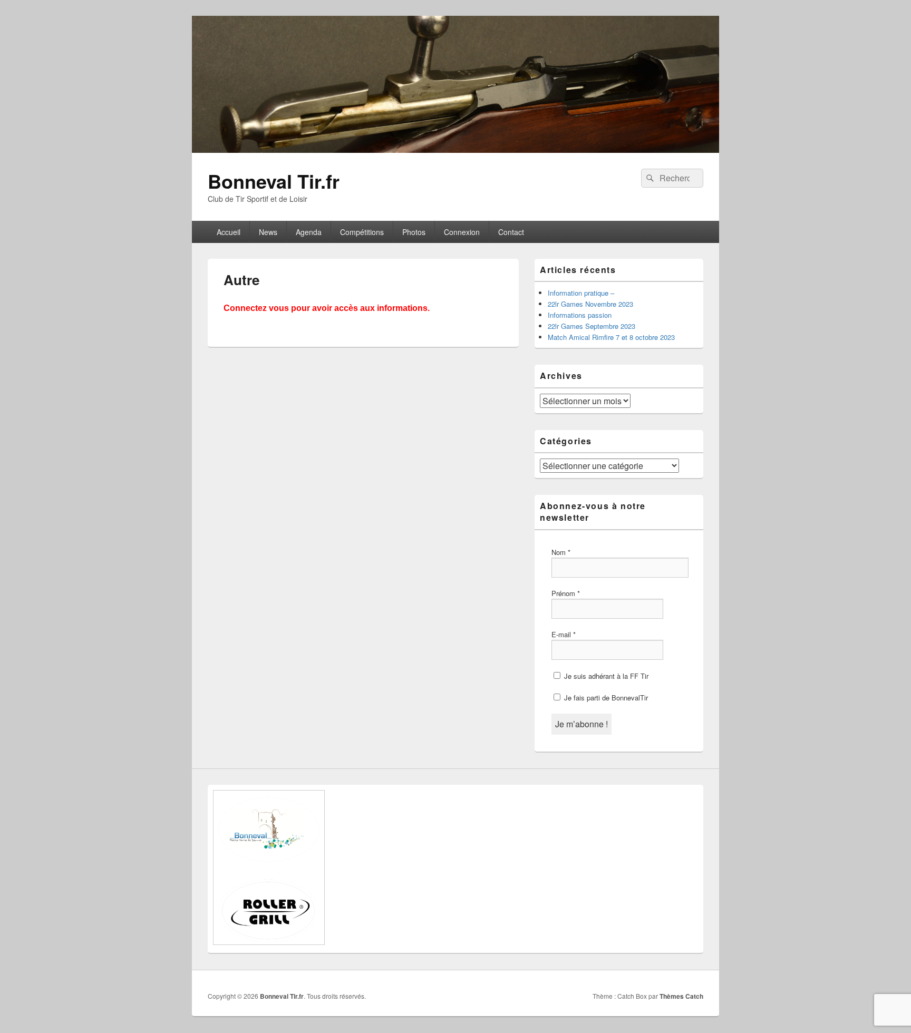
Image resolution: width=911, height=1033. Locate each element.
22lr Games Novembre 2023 (590, 304)
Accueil (228, 232)
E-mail (563, 634)
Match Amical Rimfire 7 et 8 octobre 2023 (611, 337)
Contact (511, 232)
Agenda (309, 232)
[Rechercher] (649, 178)
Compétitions (362, 232)
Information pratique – (581, 293)
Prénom (565, 593)
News (268, 232)
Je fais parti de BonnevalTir (605, 698)
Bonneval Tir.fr (274, 180)
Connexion (462, 232)
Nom (560, 552)
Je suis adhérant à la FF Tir (605, 676)
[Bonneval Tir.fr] (455, 149)
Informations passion (580, 315)
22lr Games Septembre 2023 (591, 326)
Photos (413, 232)
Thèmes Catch (681, 996)
